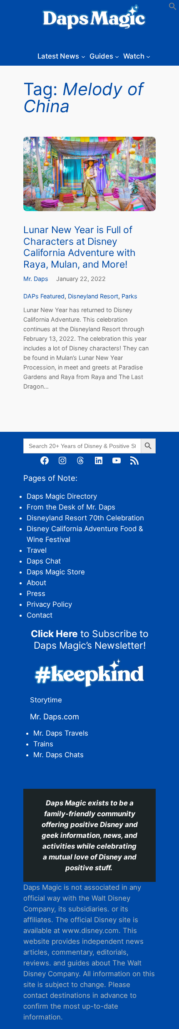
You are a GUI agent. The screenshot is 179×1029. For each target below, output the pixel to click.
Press (36, 593)
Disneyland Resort (93, 296)
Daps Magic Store (56, 572)
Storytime (46, 700)
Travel (37, 550)
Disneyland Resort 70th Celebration (85, 518)
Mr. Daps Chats (58, 755)
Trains (43, 744)
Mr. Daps (35, 278)
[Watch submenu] (148, 56)
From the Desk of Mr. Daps (71, 507)
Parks (129, 296)
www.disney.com (90, 930)
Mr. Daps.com (54, 716)
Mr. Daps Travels (60, 733)
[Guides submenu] (117, 56)
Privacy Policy (49, 604)
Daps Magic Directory (62, 496)
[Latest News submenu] (83, 56)
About (36, 583)
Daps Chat (44, 561)
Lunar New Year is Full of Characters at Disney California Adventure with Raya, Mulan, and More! (79, 247)
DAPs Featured (44, 296)
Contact (39, 615)
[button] (173, 8)
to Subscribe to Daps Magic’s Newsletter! (90, 639)
